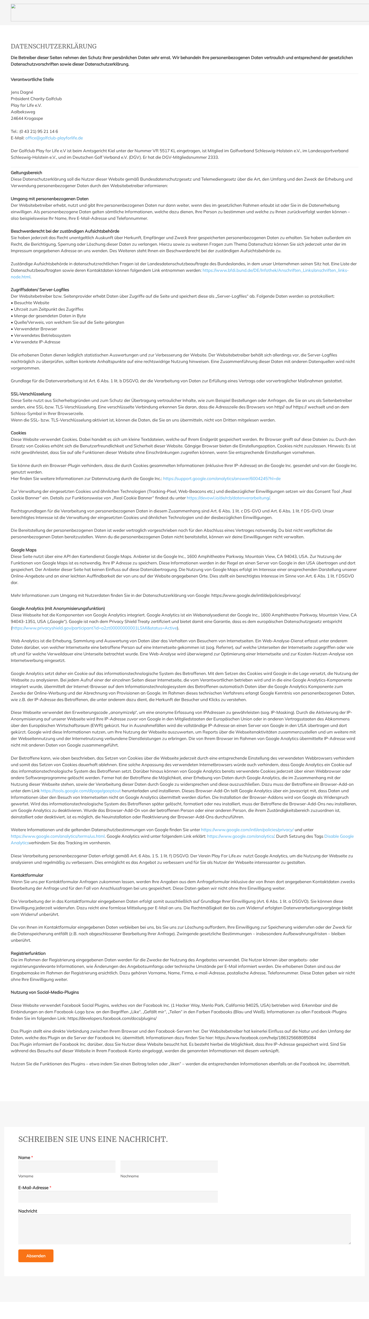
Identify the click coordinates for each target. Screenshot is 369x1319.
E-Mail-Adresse (34, 1187)
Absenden (35, 1255)
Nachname (129, 1176)
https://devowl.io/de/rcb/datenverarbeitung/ (228, 497)
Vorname (25, 1176)
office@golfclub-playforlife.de (54, 137)
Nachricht (27, 1211)
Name (25, 1157)
